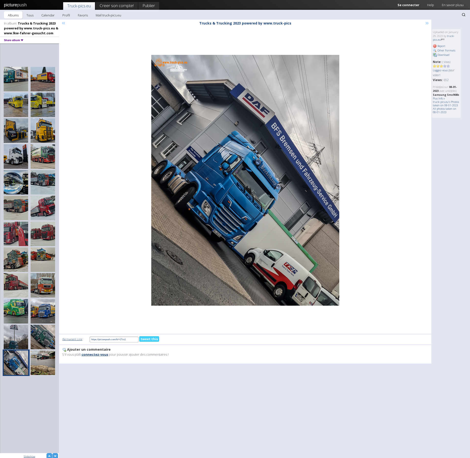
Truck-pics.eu (79, 6)
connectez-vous (95, 354)
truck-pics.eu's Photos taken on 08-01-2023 (446, 103)
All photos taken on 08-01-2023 (444, 110)
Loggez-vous (440, 70)
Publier (148, 5)
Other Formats (446, 50)
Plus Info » (439, 98)
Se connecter (408, 5)
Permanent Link (72, 339)
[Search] (464, 15)
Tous (30, 15)
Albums (13, 15)
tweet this (149, 339)
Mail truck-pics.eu (108, 15)
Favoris (83, 15)
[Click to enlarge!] (245, 180)
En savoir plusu (453, 5)
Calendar (48, 15)
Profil (66, 15)
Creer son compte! (117, 5)
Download (443, 55)
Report (441, 46)
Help (430, 5)
